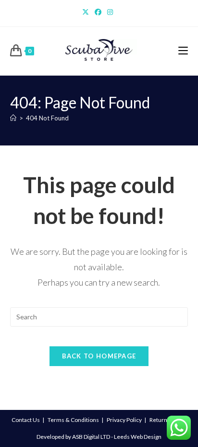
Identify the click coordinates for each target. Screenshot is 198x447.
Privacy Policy (124, 419)
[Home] (13, 118)
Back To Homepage (99, 356)
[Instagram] (110, 12)
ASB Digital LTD (91, 436)
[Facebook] (98, 12)
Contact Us (26, 419)
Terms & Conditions (73, 419)
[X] (87, 12)
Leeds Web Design (137, 436)
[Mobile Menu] (183, 50)
